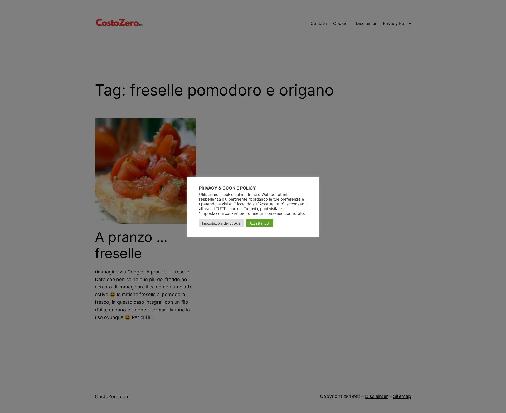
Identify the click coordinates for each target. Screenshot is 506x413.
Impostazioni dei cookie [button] (221, 223)
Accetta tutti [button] (260, 223)
